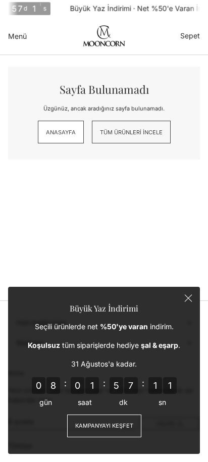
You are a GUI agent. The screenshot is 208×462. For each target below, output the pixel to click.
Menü (17, 36)
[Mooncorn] (104, 35)
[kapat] (188, 298)
